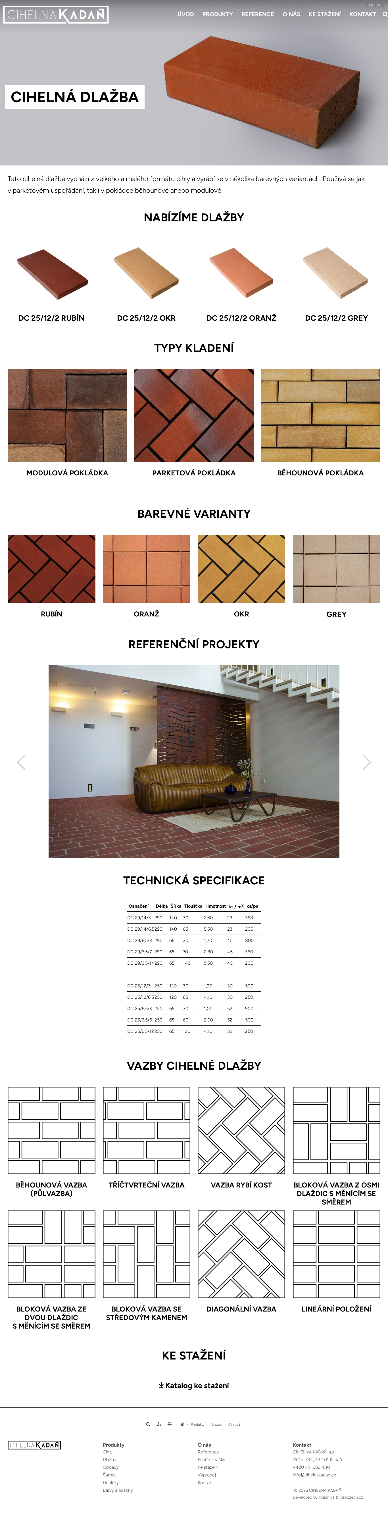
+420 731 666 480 (311, 1467)
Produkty (218, 14)
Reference (257, 14)
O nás (291, 14)
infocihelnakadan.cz (314, 1475)
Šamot (109, 1475)
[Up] (379, 1515)
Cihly (107, 1452)
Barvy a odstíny (118, 1490)
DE (363, 5)
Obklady (111, 1467)
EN (371, 5)
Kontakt (362, 14)
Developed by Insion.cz (314, 1497)
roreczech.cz (351, 1497)
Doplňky (111, 1482)
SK (379, 5)
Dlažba (216, 1424)
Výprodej (207, 1475)
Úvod (186, 14)
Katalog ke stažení (197, 1385)
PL (386, 5)
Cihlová (234, 1424)
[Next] (363, 762)
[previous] (24, 762)
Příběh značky (211, 1459)
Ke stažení (325, 14)
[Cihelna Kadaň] (182, 1424)
